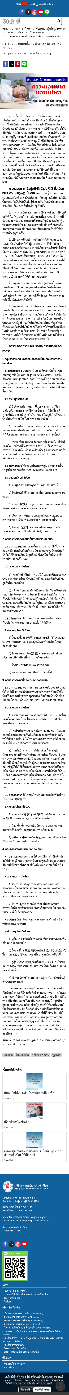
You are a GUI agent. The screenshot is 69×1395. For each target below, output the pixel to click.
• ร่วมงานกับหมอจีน (11, 1298)
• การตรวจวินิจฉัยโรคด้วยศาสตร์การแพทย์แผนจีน (25, 1294)
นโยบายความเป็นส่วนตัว (24, 1383)
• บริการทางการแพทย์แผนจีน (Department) (22, 1313)
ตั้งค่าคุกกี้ (25, 1389)
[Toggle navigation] (64, 21)
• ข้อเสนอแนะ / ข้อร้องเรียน (14, 1348)
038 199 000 (25, 1210)
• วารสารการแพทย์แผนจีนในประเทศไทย (20, 1352)
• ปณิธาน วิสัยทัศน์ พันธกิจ (14, 1290)
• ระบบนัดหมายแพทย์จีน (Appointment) (21, 1324)
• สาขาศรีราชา (9, 1367)
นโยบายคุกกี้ (46, 1383)
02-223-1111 (25, 1206)
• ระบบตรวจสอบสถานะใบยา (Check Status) (22, 1320)
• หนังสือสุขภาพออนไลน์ (13, 1344)
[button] (57, 21)
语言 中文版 (26, 3)
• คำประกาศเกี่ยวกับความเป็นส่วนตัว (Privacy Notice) (26, 1327)
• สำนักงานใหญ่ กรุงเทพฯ (13, 1363)
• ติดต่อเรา (7, 1301)
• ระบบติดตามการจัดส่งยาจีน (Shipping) (20, 1316)
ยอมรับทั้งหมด (42, 1389)
